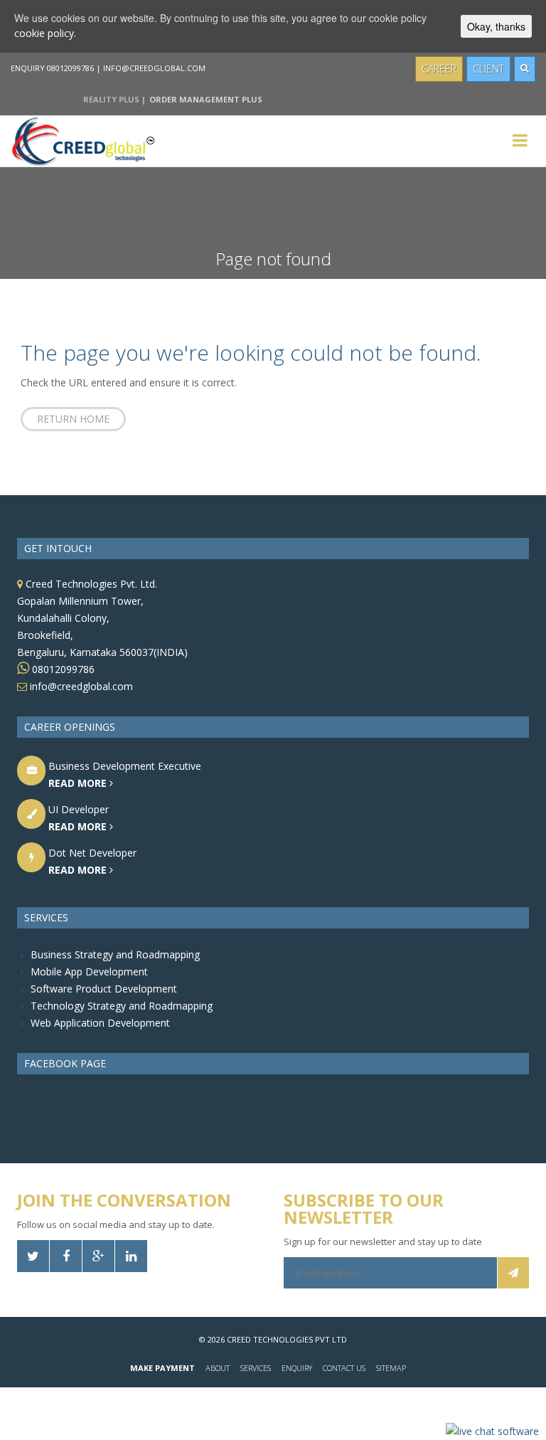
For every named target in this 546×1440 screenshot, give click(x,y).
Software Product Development (104, 988)
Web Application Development (100, 1022)
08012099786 (62, 669)
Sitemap (391, 1367)
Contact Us (344, 1367)
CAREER (439, 68)
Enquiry (297, 1367)
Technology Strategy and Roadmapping (122, 1005)
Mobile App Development (89, 971)
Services (255, 1367)
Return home (73, 418)
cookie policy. (45, 33)
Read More (78, 783)
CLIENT (488, 68)
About (217, 1367)
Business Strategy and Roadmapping (115, 954)
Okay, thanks (496, 26)
